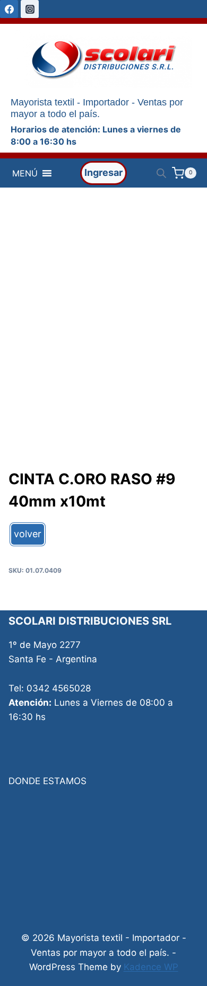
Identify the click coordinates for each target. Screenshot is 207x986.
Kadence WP (151, 967)
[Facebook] (9, 9)
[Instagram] (30, 9)
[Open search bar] (161, 173)
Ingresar (103, 172)
